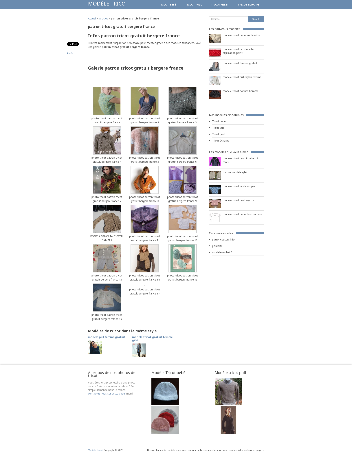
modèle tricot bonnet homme (240, 91)
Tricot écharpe (248, 4)
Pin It (70, 53)
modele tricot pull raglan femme (242, 77)
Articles (103, 18)
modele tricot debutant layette (241, 35)
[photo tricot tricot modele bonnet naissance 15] (165, 433)
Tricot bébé (167, 4)
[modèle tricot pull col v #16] (228, 404)
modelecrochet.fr (222, 252)
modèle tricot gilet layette (238, 200)
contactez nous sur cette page (106, 393)
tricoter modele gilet (235, 172)
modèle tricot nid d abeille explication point (238, 51)
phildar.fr (217, 246)
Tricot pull (193, 4)
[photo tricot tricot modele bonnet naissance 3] (165, 404)
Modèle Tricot (108, 3)
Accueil (92, 18)
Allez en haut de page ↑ (251, 450)
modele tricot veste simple (239, 186)
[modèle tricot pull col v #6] (228, 433)
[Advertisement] (131, 58)
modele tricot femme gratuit (240, 63)
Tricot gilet (220, 4)
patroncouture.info (223, 239)
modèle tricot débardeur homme (242, 214)
